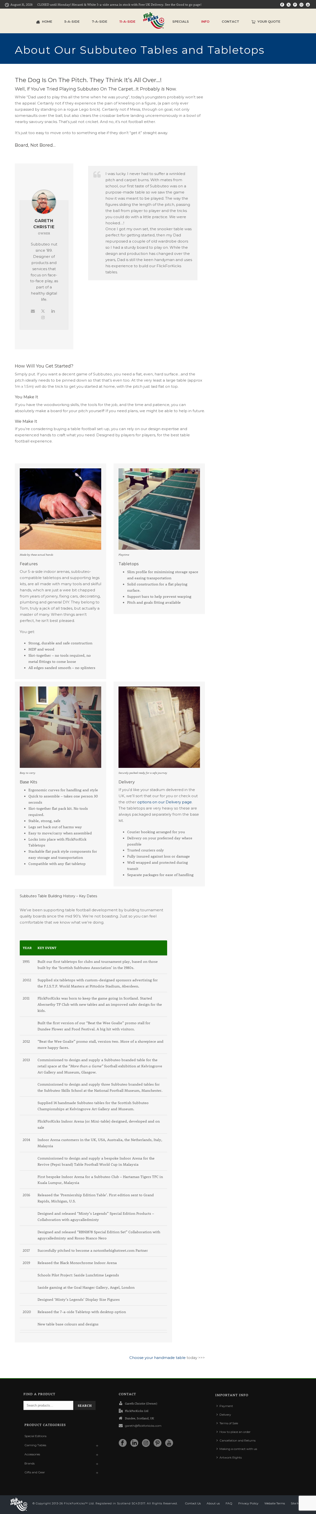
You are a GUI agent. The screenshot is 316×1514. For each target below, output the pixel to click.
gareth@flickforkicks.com (143, 1425)
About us (213, 1503)
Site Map (297, 1503)
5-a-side (71, 21)
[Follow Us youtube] (169, 1443)
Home (47, 21)
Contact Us (193, 1503)
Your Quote (268, 21)
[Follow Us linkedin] (134, 1443)
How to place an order (235, 1432)
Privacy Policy (248, 1503)
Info (205, 21)
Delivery (225, 1414)
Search (85, 1405)
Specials (180, 21)
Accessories (32, 1454)
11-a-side (127, 21)
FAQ (229, 1503)
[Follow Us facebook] (123, 1443)
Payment (226, 1406)
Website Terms (274, 1503)
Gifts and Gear (34, 1472)
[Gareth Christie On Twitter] (43, 310)
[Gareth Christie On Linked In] (53, 310)
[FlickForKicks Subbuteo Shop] (153, 21)
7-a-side (99, 21)
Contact (230, 21)
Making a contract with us (238, 1449)
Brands (29, 1463)
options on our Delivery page (164, 802)
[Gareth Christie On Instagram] (43, 317)
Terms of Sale (228, 1423)
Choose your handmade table (157, 1357)
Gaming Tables (35, 1445)
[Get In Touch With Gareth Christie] (32, 310)
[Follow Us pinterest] (157, 1443)
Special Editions (35, 1436)
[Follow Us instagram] (146, 1443)
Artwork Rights (230, 1457)
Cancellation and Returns (237, 1440)
